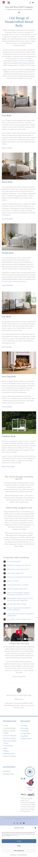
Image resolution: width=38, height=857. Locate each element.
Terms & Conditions (10, 756)
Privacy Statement (22, 854)
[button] (35, 828)
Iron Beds (6, 115)
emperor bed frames (20, 63)
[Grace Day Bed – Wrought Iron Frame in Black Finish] (19, 292)
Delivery (6, 751)
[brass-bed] (19, 153)
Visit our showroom (19, 676)
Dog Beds (24, 736)
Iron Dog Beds (9, 376)
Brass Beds (7, 182)
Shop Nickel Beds (7, 285)
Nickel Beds (7, 252)
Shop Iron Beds (7, 148)
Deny (19, 846)
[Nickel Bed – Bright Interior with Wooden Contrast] (19, 224)
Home (6, 725)
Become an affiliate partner (10, 742)
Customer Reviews (10, 728)
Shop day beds (7, 347)
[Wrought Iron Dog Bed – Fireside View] (19, 352)
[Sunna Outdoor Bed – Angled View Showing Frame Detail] (19, 412)
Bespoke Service (9, 753)
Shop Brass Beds (7, 219)
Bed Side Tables (9, 774)
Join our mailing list (10, 735)
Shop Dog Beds (7, 407)
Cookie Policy (13, 854)
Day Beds (6, 316)
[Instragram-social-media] (19, 689)
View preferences (19, 850)
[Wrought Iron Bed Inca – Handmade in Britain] (19, 87)
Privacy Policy (14, 835)
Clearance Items (26, 738)
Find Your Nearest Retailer (9, 732)
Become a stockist (10, 738)
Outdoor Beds (8, 436)
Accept (19, 841)
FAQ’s (5, 748)
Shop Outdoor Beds (8, 466)
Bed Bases (7, 771)
